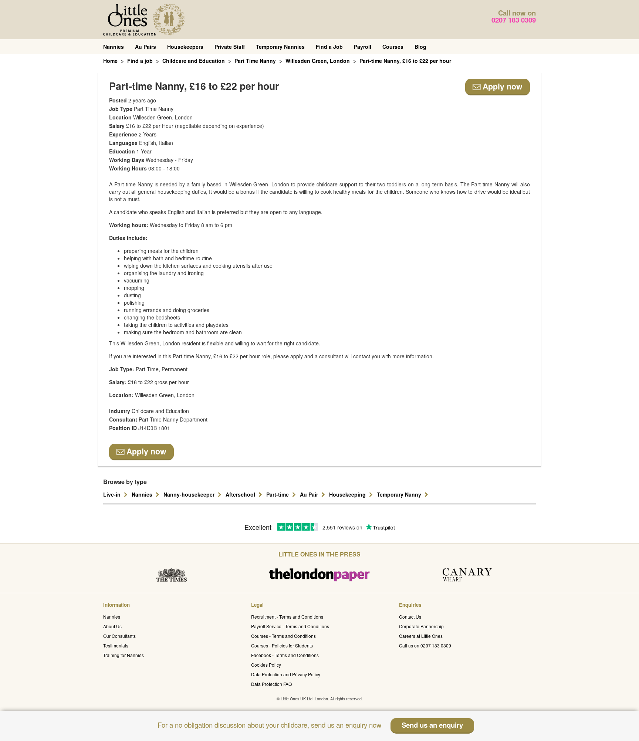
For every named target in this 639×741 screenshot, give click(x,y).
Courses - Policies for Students (282, 645)
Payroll (362, 46)
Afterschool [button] (241, 494)
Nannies (113, 46)
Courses (392, 46)
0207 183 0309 (513, 20)
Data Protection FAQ (271, 684)
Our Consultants (119, 636)
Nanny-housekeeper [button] (189, 494)
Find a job (140, 60)
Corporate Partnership (421, 626)
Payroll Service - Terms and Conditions (290, 626)
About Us (112, 626)
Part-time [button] (278, 494)
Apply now (501, 86)
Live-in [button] (112, 494)
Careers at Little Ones (421, 636)
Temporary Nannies (280, 46)
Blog (420, 46)
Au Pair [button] (310, 494)
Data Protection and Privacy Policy (285, 674)
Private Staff (229, 46)
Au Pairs (145, 46)
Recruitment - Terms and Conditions (287, 616)
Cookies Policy (266, 665)
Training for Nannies (123, 655)
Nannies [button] (143, 494)
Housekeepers (185, 46)
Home (110, 60)
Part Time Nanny (255, 60)
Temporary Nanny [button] (400, 494)
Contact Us (410, 616)
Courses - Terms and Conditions (283, 636)
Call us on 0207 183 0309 (425, 645)
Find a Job (329, 46)
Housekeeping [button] (348, 494)
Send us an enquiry (432, 725)
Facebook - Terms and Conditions (285, 655)
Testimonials (115, 645)
